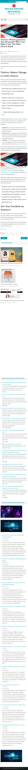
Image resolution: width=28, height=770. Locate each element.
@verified (15, 120)
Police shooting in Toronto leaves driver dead (12, 464)
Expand (21, 233)
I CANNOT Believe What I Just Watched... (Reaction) (13, 666)
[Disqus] (14, 321)
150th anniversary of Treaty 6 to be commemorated (14, 418)
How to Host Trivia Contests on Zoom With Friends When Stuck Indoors (4, 238)
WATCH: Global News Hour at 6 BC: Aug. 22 (11, 444)
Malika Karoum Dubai (14, 51)
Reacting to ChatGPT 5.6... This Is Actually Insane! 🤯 (14, 646)
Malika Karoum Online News (7, 49)
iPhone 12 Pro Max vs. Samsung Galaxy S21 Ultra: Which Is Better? (24, 238)
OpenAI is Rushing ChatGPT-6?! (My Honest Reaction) (14, 626)
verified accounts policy (21, 144)
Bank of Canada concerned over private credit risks (13, 408)
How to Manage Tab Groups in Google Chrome (12, 300)
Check (11, 233)
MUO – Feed (3, 229)
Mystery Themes (21, 768)
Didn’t (16, 233)
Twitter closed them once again (8, 172)
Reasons (8, 234)
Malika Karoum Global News (13, 379)
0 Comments (4, 53)
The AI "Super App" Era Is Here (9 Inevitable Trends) (13, 704)
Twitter (13, 234)
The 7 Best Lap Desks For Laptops (9, 284)
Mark (3, 234)
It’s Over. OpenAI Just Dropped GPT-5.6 (11, 684)
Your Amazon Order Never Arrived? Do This (11, 263)
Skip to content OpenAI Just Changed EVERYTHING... (14, 606)
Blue (7, 233)
